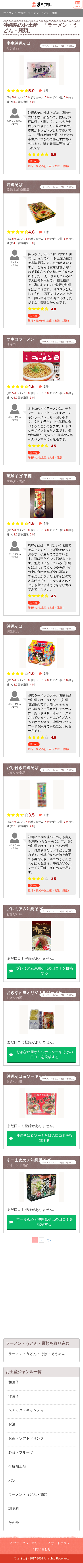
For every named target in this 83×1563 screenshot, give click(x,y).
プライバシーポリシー (28, 1543)
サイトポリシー (62, 1543)
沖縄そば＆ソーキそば (26, 1076)
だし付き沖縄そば (23, 767)
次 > (48, 1240)
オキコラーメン (21, 339)
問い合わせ (43, 1549)
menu (78, 6)
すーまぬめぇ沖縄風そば (28, 1160)
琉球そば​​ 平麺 (19, 476)
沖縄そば (15, 184)
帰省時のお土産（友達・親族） (46, 457)
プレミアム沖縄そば (24, 909)
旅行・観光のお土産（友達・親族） (49, 166)
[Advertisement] (41, 1292)
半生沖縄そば (19, 43)
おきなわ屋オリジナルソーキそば (36, 992)
